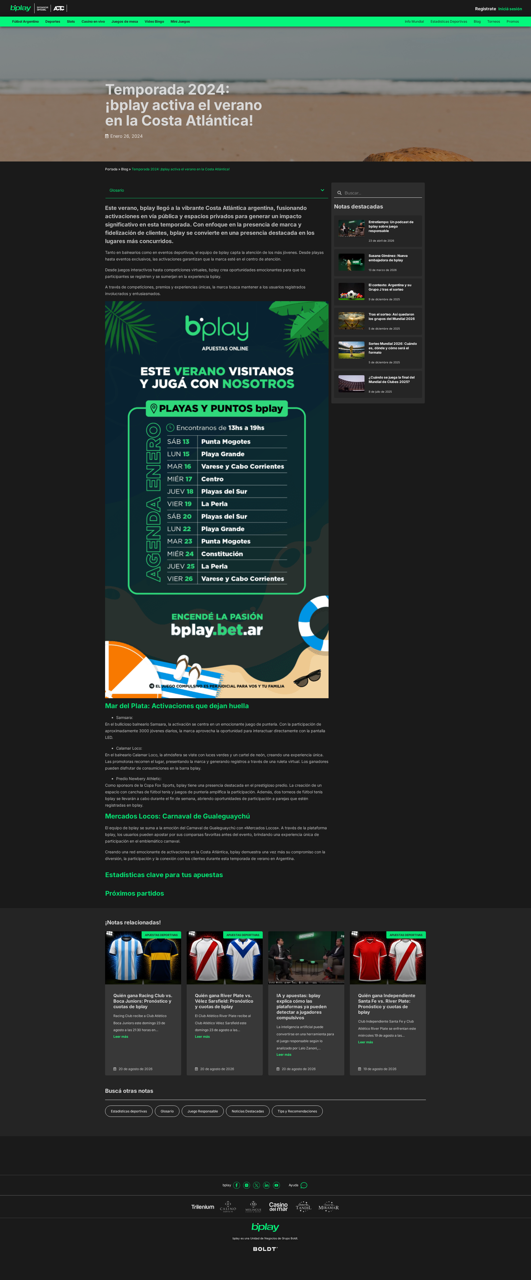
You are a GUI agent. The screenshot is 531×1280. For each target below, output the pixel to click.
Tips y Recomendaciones (297, 1111)
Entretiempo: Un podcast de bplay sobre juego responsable (391, 226)
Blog (477, 21)
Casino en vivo (93, 21)
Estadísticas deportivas (129, 1111)
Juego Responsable (203, 1111)
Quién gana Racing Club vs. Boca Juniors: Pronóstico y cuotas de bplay (142, 1001)
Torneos (493, 21)
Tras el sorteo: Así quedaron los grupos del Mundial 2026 (392, 316)
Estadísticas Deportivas (449, 21)
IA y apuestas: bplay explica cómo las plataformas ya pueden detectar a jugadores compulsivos (302, 1006)
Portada (111, 169)
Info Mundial (414, 21)
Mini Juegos (180, 21)
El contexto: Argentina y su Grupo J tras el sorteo (390, 287)
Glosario (167, 1111)
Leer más (120, 1036)
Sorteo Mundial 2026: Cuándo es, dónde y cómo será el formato (393, 347)
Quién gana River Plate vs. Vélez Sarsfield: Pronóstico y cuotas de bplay (224, 1001)
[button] (322, 190)
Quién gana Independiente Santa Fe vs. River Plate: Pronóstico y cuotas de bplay (386, 1004)
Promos (513, 21)
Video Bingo (154, 21)
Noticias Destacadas (248, 1111)
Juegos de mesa (124, 21)
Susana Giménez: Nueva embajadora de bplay (388, 258)
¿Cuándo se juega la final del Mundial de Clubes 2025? (392, 379)
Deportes (52, 21)
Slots (71, 21)
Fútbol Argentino (25, 21)
